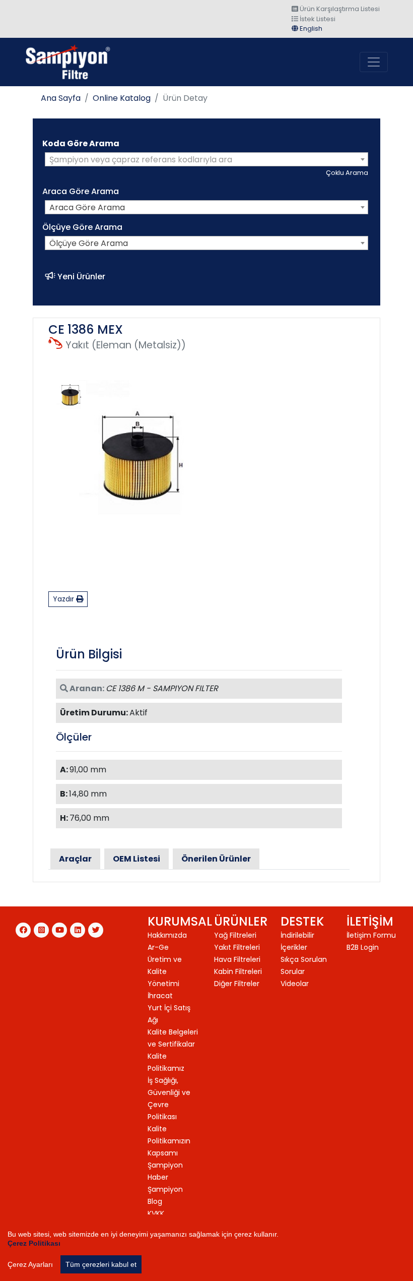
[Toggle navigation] (374, 62)
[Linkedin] (77, 930)
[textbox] (206, 160)
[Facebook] (23, 930)
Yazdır (64, 599)
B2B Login (363, 947)
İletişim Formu (371, 935)
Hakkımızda (167, 935)
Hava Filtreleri (237, 959)
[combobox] (206, 159)
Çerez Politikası (34, 1243)
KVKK (156, 1213)
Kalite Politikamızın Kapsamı (169, 1141)
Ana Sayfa (61, 98)
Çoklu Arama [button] (347, 172)
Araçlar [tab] (75, 859)
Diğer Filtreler (236, 984)
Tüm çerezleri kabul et (100, 1264)
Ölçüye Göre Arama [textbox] (88, 243)
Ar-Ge (158, 947)
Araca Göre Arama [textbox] (87, 207)
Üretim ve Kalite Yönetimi (165, 971)
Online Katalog (122, 98)
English (310, 28)
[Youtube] (59, 930)
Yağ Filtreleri (235, 935)
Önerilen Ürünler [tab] (216, 859)
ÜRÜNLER (240, 921)
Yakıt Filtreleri (237, 947)
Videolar (295, 984)
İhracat (160, 996)
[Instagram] (41, 930)
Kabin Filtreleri (238, 971)
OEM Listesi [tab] (136, 859)
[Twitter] (95, 930)
